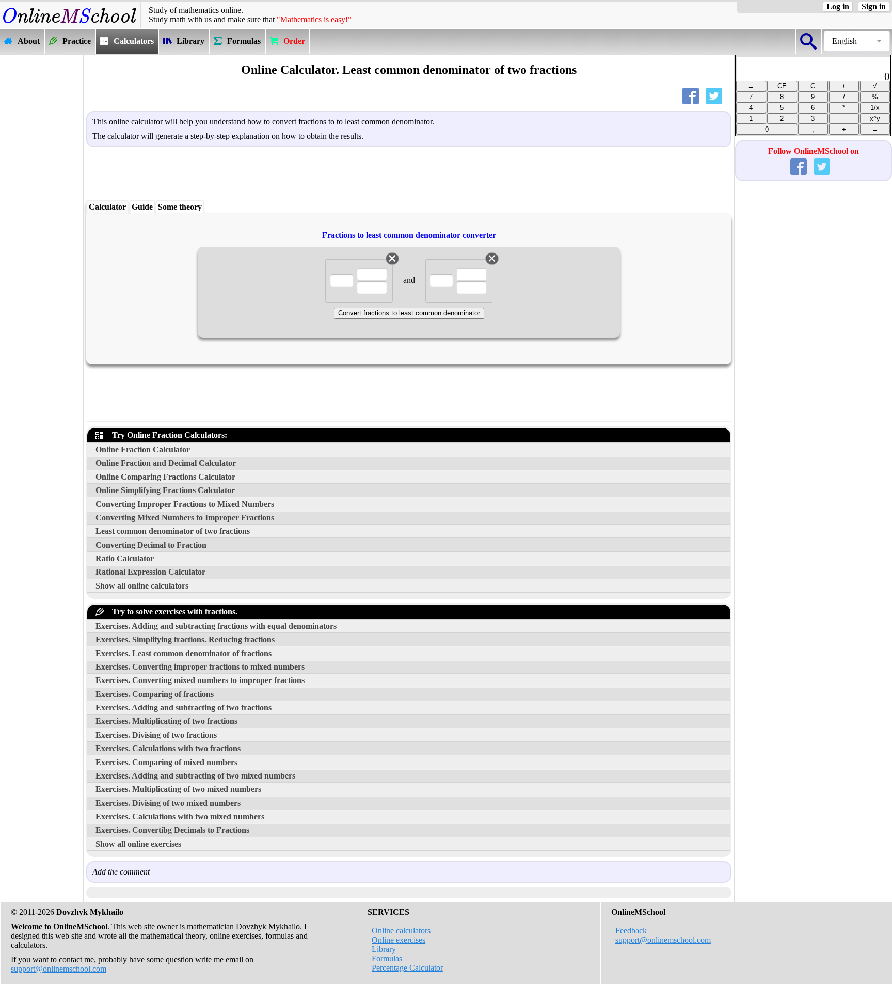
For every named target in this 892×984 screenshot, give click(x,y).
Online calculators (401, 930)
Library (384, 949)
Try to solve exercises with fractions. (172, 611)
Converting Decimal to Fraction (150, 545)
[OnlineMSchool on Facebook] (800, 169)
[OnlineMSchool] (70, 23)
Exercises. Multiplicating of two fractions (166, 721)
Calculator (107, 206)
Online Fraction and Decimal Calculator (165, 462)
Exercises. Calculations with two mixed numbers (179, 816)
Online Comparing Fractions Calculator (165, 476)
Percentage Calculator (407, 967)
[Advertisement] (41, 210)
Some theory (180, 206)
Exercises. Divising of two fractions (156, 735)
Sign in (874, 6)
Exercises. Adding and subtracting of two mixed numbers (195, 775)
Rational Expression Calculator (150, 571)
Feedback (631, 930)
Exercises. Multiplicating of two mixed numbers (178, 789)
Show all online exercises (138, 843)
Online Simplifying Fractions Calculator (165, 490)
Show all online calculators (141, 585)
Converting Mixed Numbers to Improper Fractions (184, 517)
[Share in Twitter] (716, 98)
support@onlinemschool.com (58, 968)
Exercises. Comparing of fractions (154, 694)
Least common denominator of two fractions (172, 531)
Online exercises (398, 939)
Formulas (387, 958)
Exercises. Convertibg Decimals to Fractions (172, 830)
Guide (142, 206)
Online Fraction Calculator (142, 449)
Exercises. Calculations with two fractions (168, 748)
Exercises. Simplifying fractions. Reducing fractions (185, 639)
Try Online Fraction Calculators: (167, 435)
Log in (837, 6)
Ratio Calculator (124, 558)
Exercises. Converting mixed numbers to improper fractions (200, 680)
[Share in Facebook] (692, 98)
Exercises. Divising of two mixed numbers (168, 803)
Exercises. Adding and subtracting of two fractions (183, 707)
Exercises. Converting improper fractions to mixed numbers (200, 666)
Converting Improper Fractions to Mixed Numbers (184, 504)
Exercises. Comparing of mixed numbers (166, 762)
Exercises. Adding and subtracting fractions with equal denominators (216, 626)
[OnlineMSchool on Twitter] (824, 169)
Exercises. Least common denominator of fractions (183, 653)
